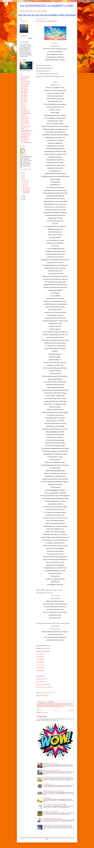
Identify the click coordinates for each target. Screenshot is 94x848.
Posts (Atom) (45, 712)
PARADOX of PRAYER (25, 113)
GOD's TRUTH (40, 662)
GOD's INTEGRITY (66, 703)
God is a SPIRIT (24, 84)
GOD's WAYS (24, 98)
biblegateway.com (49, 692)
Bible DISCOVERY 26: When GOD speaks (52, 818)
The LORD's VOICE (41, 716)
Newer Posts (39, 710)
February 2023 (25, 188)
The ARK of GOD (24, 118)
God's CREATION (24, 86)
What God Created (47, 797)
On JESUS (61, 15)
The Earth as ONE (25, 120)
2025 (46, 15)
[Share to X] (50, 702)
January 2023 (25, 189)
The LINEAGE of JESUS (26, 126)
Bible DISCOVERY (53, 15)
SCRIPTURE (57, 705)
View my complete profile (25, 169)
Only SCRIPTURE (25, 111)
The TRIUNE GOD (25, 139)
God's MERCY (51, 705)
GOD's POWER (40, 667)
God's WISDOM (24, 100)
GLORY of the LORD (58, 703)
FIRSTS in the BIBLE (25, 81)
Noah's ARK (23, 108)
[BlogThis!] (49, 702)
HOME (20, 15)
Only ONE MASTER (25, 110)
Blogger (47, 839)
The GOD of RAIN (25, 121)
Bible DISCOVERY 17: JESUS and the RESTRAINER (54, 804)
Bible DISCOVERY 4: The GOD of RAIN (51, 770)
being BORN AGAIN (25, 76)
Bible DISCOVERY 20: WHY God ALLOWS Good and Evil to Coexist (58, 777)
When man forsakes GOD (42, 684)
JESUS (22, 103)
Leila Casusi (24, 154)
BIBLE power (50, 703)
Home (55, 710)
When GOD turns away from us (44, 687)
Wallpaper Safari (44, 695)
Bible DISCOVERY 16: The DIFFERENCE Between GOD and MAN (57, 825)
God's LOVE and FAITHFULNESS (50, 811)
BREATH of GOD (24, 21)
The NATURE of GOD (58, 706)
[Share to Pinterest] (53, 702)
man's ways (23, 107)
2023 (37, 15)
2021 (29, 15)
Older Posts (71, 710)
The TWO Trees (24, 140)
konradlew (66, 837)
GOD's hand (23, 88)
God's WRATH (24, 102)
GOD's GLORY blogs (70, 15)
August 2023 (25, 180)
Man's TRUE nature (41, 681)
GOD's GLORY (40, 665)
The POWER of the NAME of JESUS (25, 137)
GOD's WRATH (40, 670)
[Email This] (48, 702)
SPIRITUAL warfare (25, 116)
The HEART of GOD (41, 679)
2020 (24, 15)
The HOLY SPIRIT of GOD (65, 705)
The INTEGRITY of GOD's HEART (46, 21)
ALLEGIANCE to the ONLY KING (50, 763)
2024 (42, 15)
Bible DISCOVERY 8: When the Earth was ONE (53, 791)
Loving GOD (23, 105)
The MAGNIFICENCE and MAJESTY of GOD (46, 5)
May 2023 (24, 184)
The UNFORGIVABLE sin (26, 142)
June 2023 (24, 182)
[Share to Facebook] (52, 702)
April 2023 (24, 186)
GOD (46, 65)
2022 (33, 15)
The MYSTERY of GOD (26, 133)
